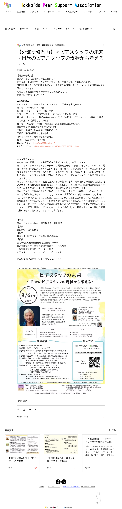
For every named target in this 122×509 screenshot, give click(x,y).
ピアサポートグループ (64, 29)
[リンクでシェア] (35, 409)
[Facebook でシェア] (18, 409)
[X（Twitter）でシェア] (24, 409)
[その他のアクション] (103, 45)
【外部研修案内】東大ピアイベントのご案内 (22, 459)
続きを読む (84, 29)
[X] (63, 481)
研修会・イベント (41, 29)
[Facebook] (58, 481)
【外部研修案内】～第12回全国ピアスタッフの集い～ (60, 459)
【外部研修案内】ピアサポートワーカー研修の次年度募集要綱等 (99, 440)
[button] (114, 29)
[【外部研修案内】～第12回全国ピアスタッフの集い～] (61, 444)
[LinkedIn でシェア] (30, 409)
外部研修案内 (22, 401)
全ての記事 (10, 29)
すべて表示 (113, 430)
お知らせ (24, 29)
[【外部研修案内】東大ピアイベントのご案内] (22, 444)
